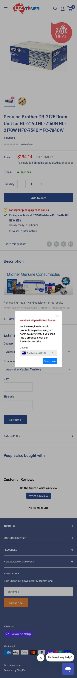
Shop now (50, 361)
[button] (57, 316)
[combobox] (34, 353)
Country (24, 347)
